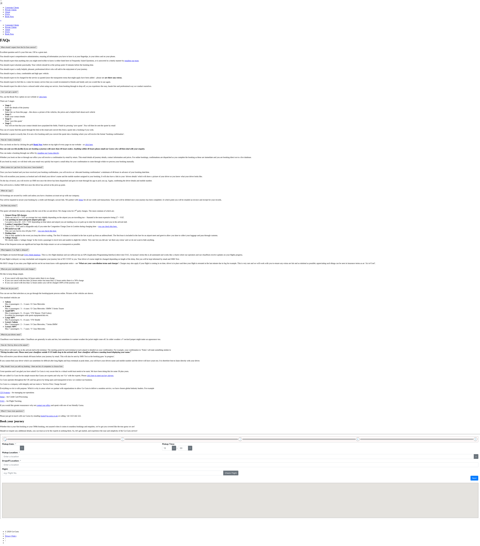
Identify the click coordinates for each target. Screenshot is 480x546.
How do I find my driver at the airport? (14, 345)
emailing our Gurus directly (48, 153)
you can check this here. (108, 226)
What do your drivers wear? (11, 335)
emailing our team (131, 61)
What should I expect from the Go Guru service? (18, 47)
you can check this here (47, 231)
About (7, 12)
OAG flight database (32, 255)
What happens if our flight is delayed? (14, 250)
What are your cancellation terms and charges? (18, 269)
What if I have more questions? (12, 411)
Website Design (10, 543)
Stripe (80, 200)
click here (43, 97)
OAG (2, 401)
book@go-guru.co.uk (49, 416)
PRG (18, 543)
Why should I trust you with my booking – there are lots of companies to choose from (32, 366)
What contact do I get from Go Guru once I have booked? (22, 167)
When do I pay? (6, 191)
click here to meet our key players (100, 375)
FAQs (7, 14)
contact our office (43, 405)
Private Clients (10, 10)
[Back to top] (1, 1)
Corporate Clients (12, 7)
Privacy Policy (10, 536)
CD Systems (5, 393)
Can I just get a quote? (9, 92)
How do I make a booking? (10, 140)
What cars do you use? (9, 288)
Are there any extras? (9, 205)
